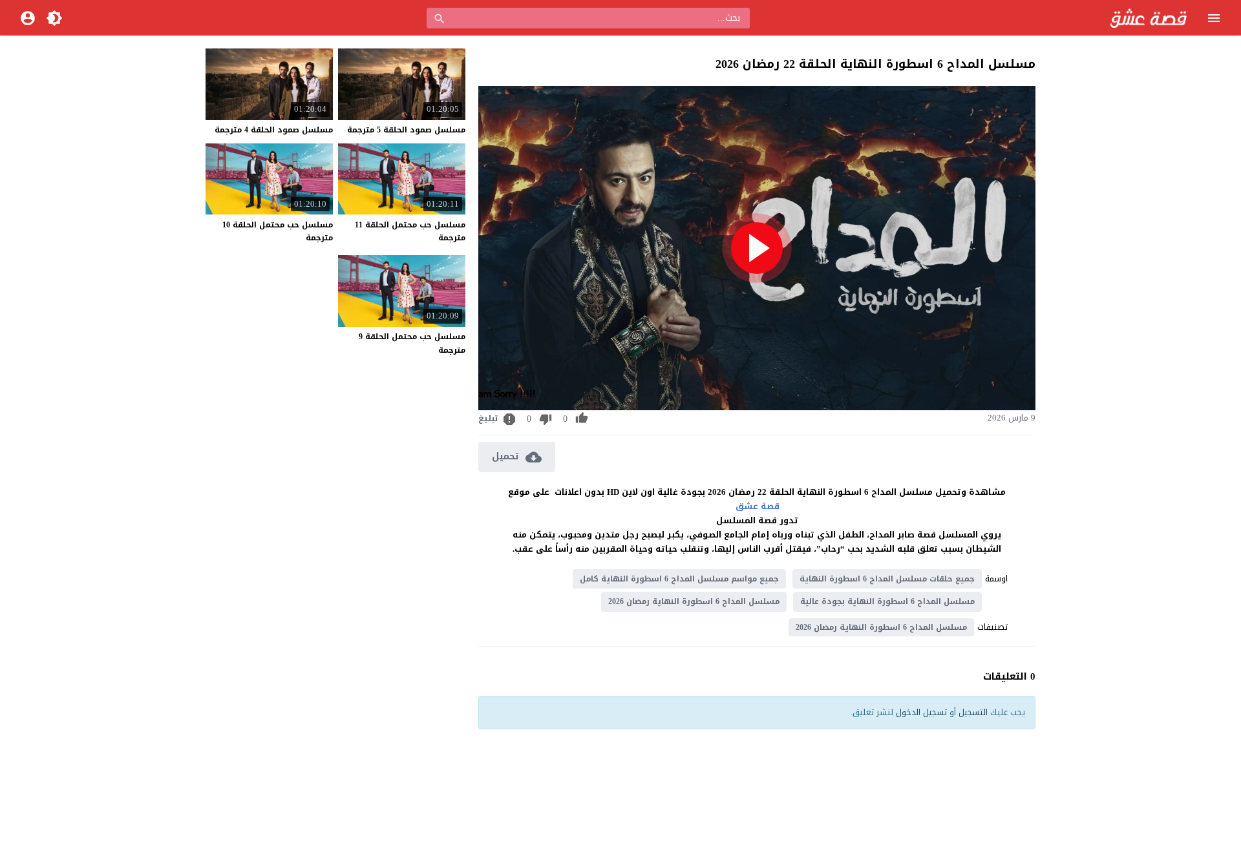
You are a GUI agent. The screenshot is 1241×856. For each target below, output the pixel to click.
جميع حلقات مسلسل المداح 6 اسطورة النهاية (887, 579)
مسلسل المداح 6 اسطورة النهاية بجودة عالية (887, 601)
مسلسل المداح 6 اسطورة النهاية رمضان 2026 (694, 601)
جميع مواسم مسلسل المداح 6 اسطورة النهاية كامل (679, 579)
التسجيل (973, 712)
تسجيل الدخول (921, 712)
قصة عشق (758, 506)
